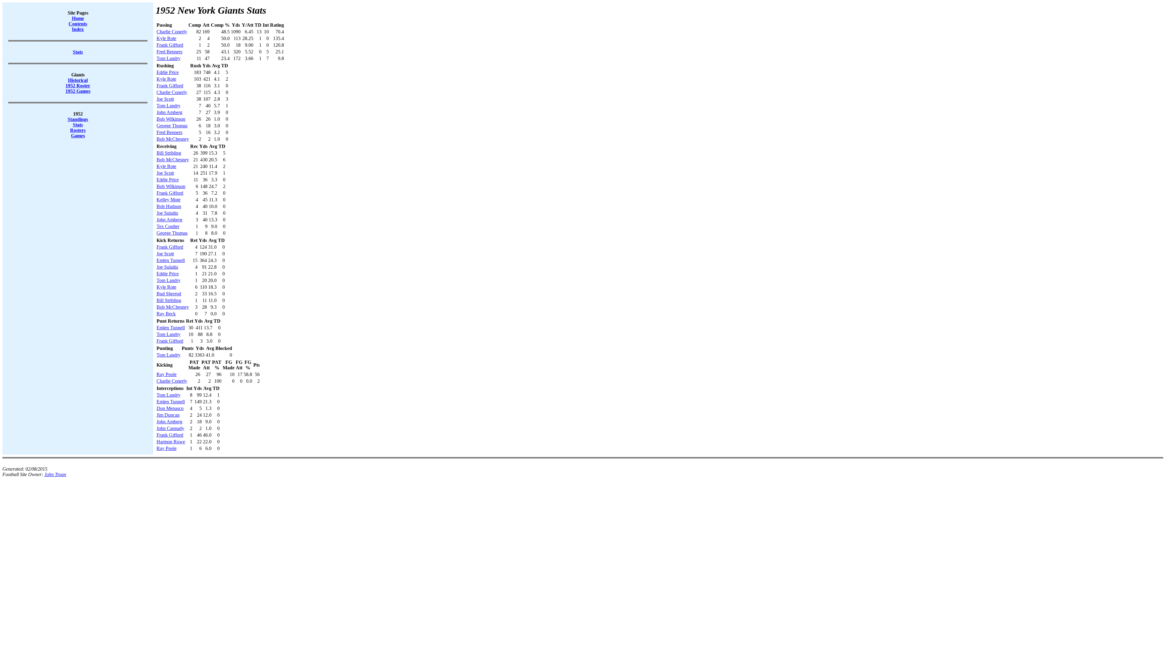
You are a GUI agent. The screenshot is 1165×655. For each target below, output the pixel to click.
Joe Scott (165, 99)
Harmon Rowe (171, 441)
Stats (78, 124)
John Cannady (170, 428)
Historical (78, 80)
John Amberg (169, 112)
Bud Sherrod (169, 293)
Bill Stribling (169, 153)
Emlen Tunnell (171, 260)
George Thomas (172, 125)
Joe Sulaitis (167, 213)
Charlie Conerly (172, 31)
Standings (78, 119)
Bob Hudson (169, 206)
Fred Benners (169, 51)
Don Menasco (170, 408)
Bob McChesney (173, 139)
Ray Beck (166, 313)
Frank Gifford (170, 45)
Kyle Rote (166, 38)
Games (78, 135)
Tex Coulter (168, 226)
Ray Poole (167, 374)
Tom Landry (169, 58)
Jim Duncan (168, 415)
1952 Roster (78, 85)
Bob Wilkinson (171, 119)
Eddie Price (168, 72)
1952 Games (78, 91)
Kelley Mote (169, 199)
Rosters (78, 130)
